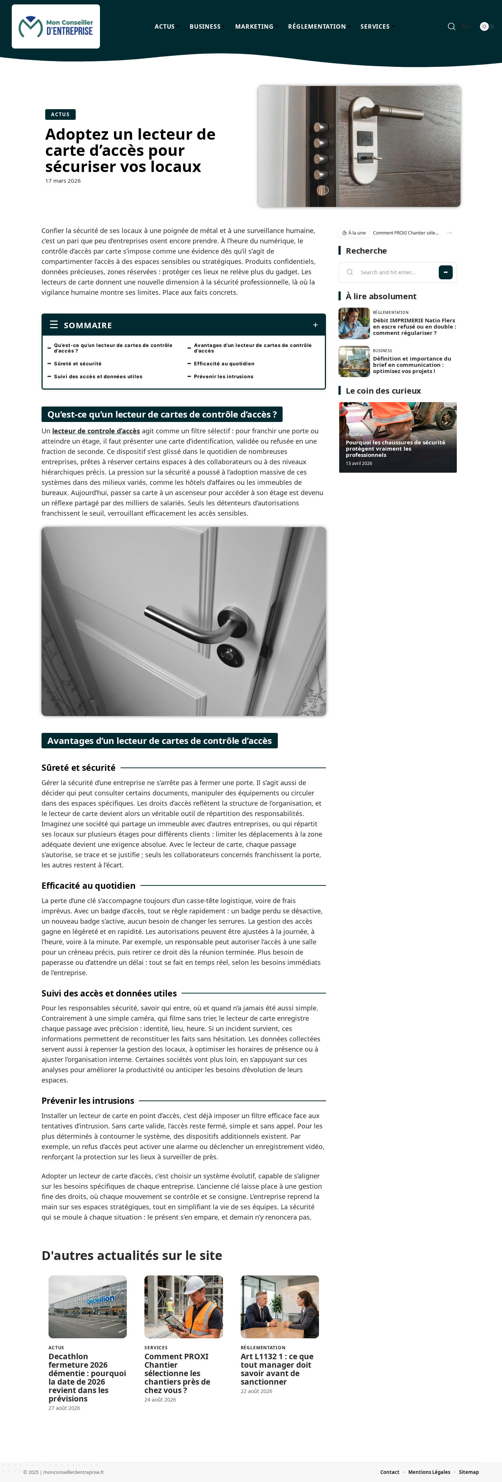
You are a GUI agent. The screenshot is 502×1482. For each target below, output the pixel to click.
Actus (60, 114)
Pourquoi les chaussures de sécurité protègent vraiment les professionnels (395, 448)
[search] (451, 26)
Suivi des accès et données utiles (98, 376)
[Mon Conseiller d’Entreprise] (56, 26)
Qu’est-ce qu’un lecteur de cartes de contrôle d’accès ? (113, 348)
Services (156, 1348)
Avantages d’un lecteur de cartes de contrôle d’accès (253, 348)
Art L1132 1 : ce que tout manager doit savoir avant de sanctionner (277, 1369)
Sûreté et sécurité (77, 363)
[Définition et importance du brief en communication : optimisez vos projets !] (354, 361)
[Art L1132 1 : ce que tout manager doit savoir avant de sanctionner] (280, 1306)
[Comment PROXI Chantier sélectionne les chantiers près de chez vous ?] (183, 1306)
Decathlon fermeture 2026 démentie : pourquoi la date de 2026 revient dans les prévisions (87, 1377)
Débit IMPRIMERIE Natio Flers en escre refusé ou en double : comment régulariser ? (414, 326)
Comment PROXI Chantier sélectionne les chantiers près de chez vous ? (177, 1373)
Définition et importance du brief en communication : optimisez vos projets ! (412, 365)
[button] (449, 232)
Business (382, 350)
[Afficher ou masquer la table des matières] (215, 325)
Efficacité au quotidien (224, 363)
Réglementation (263, 1348)
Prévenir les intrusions (223, 376)
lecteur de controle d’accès (96, 430)
